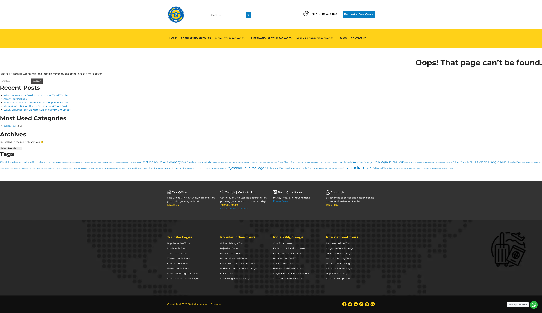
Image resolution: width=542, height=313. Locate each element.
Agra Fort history (107, 162)
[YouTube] (373, 304)
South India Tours (304, 168)
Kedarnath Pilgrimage (107, 168)
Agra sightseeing (120, 162)
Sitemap (216, 304)
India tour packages (533, 162)
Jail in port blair (66, 168)
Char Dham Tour (286, 162)
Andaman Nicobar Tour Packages (239, 268)
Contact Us (358, 38)
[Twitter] (350, 304)
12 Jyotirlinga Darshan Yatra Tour (291, 273)
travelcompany (447, 168)
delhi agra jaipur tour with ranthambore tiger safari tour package (428, 162)
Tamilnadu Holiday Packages (409, 168)
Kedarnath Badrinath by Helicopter (86, 168)
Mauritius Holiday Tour (338, 258)
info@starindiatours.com (234, 208)
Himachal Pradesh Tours (233, 258)
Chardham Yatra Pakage (357, 162)
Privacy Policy (280, 201)
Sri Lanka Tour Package (322, 168)
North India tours (199, 168)
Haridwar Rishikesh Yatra (287, 268)
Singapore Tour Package (339, 248)
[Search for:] (15, 81)
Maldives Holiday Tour (338, 243)
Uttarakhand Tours (230, 253)
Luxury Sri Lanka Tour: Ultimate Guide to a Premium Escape (37, 109)
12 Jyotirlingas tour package (46, 162)
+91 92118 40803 (323, 14)
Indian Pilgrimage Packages (314, 38)
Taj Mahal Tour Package (385, 168)
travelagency (436, 168)
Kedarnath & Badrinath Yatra (289, 248)
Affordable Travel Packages (91, 162)
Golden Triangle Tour (491, 162)
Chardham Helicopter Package (265, 162)
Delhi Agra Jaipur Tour (388, 162)
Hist (523, 162)
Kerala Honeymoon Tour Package (145, 168)
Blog (343, 38)
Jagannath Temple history (30, 168)
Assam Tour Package (15, 99)
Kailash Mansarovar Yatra (287, 253)
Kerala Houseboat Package (178, 168)
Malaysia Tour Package (338, 263)
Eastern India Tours (178, 268)
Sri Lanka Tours (337, 168)
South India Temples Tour (287, 278)
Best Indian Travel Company (161, 162)
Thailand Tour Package (338, 253)
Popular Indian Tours (196, 38)
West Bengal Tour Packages (236, 278)
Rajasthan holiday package (216, 168)
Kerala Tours (227, 273)
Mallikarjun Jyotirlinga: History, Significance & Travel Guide (36, 106)
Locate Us (173, 205)
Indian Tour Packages (229, 38)
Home (173, 38)
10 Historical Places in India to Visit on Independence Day (36, 102)
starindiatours (357, 167)
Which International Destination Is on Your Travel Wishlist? (37, 95)
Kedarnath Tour (121, 168)
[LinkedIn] (356, 304)
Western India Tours (178, 258)
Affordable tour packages (71, 162)
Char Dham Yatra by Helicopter (330, 162)
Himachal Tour (514, 162)
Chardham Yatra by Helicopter (307, 162)
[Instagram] (361, 304)
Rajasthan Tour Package (245, 168)
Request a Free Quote (358, 14)
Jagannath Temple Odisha (50, 168)
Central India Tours (177, 263)
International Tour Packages (271, 38)
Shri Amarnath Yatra (284, 263)
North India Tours (177, 248)
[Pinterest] (367, 304)
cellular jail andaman (220, 162)
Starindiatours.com (198, 304)
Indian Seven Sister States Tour (237, 263)
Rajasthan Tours (229, 248)
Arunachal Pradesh (134, 162)
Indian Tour (10, 126)
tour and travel (425, 168)
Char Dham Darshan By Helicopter (241, 162)
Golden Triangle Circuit (465, 162)
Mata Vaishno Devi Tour (286, 258)
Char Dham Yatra (282, 243)
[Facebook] (344, 304)
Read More (332, 205)
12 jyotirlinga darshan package (16, 162)
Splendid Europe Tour (338, 278)
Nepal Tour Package (337, 273)
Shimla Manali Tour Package (280, 168)
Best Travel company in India (196, 162)
